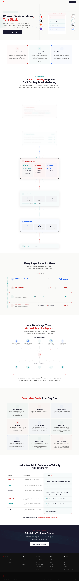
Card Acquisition (39, 559)
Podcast (51, 562)
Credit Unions (38, 562)
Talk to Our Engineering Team (12, 32)
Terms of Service (56, 579)
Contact (65, 562)
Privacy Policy (38, 579)
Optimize (23, 562)
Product (28, 1)
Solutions (35, 1)
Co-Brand (38, 560)
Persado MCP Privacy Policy (47, 579)
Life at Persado (67, 567)
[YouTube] (10, 562)
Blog (51, 559)
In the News (52, 569)
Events (65, 564)
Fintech (37, 569)
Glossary (52, 566)
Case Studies (52, 560)
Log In (67, 1)
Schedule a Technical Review (39, 544)
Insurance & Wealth (39, 567)
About (65, 559)
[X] (7, 562)
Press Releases (53, 567)
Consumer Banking (39, 566)
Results (41, 1)
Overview (23, 559)
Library (51, 564)
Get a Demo (72, 1)
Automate (23, 564)
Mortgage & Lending (40, 564)
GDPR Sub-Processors (64, 579)
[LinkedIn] (4, 562)
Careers (65, 560)
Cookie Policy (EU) (73, 579)
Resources (47, 1)
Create (23, 560)
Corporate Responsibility (69, 569)
